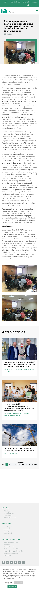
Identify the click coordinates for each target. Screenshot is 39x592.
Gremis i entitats (10, 517)
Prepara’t (7, 545)
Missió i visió (8, 515)
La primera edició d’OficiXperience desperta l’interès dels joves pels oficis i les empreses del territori (19, 407)
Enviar (33, 495)
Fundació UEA (16, 2)
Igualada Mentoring (11, 553)
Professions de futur (12, 415)
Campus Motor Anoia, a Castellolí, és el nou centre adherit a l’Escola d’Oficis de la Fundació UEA (19, 364)
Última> (34, 464)
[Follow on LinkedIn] (11, 562)
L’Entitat (7, 511)
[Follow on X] (7, 562)
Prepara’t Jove (9, 547)
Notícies (7, 371)
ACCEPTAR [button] (12, 586)
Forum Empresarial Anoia (13, 551)
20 (23, 464)
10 (19, 464)
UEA (5, 2)
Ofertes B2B (8, 533)
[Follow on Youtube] (19, 562)
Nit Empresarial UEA (11, 549)
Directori (26, 2)
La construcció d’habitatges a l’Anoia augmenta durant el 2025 (19, 449)
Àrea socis (33, 5)
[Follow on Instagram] (3, 562)
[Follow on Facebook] (15, 562)
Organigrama (9, 513)
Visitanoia (7, 555)
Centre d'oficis (18, 369)
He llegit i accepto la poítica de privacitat (16, 491)
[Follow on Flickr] (23, 562)
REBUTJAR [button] (18, 582)
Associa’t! (34, 2)
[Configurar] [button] (8, 583)
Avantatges (8, 527)
